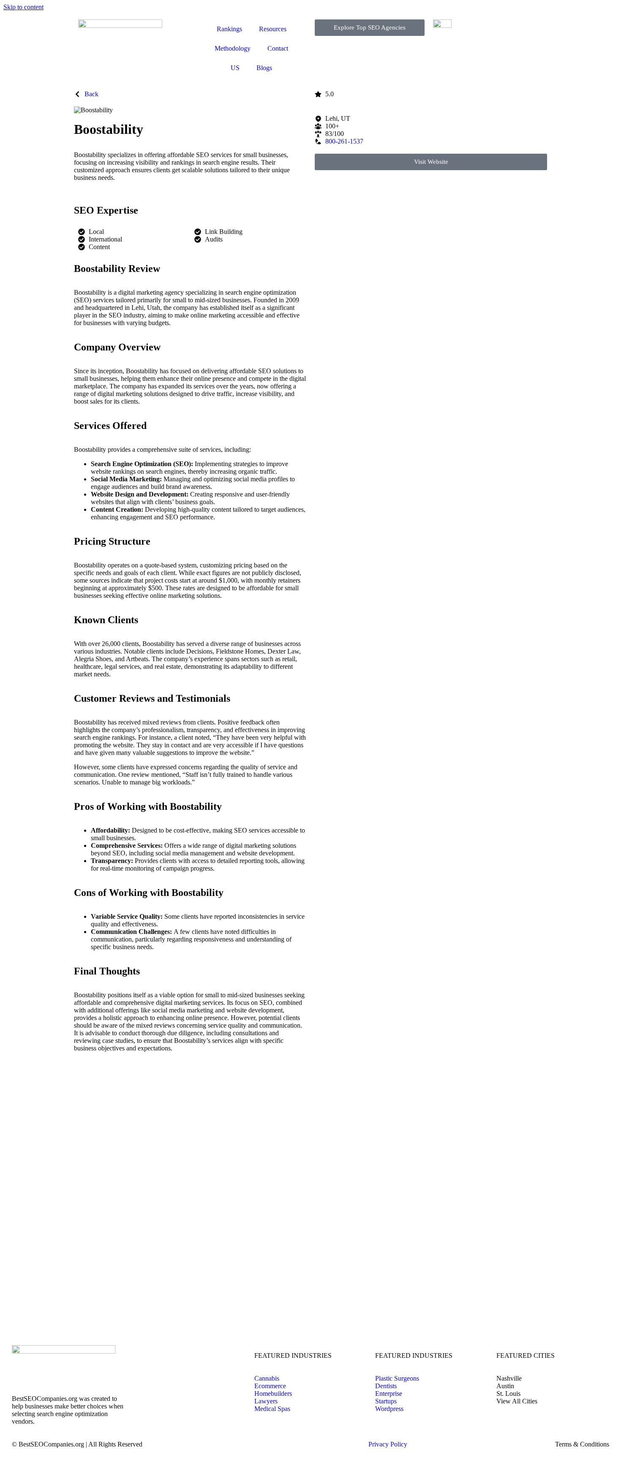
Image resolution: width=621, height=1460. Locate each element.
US (235, 67)
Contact (277, 48)
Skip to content (23, 7)
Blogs (264, 67)
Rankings (229, 29)
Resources (272, 29)
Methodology (233, 48)
